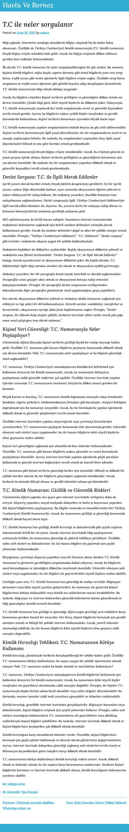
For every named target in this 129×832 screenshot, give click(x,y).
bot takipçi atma (14, 784)
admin (44, 33)
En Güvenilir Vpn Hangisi (20, 792)
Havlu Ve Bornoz (28, 5)
